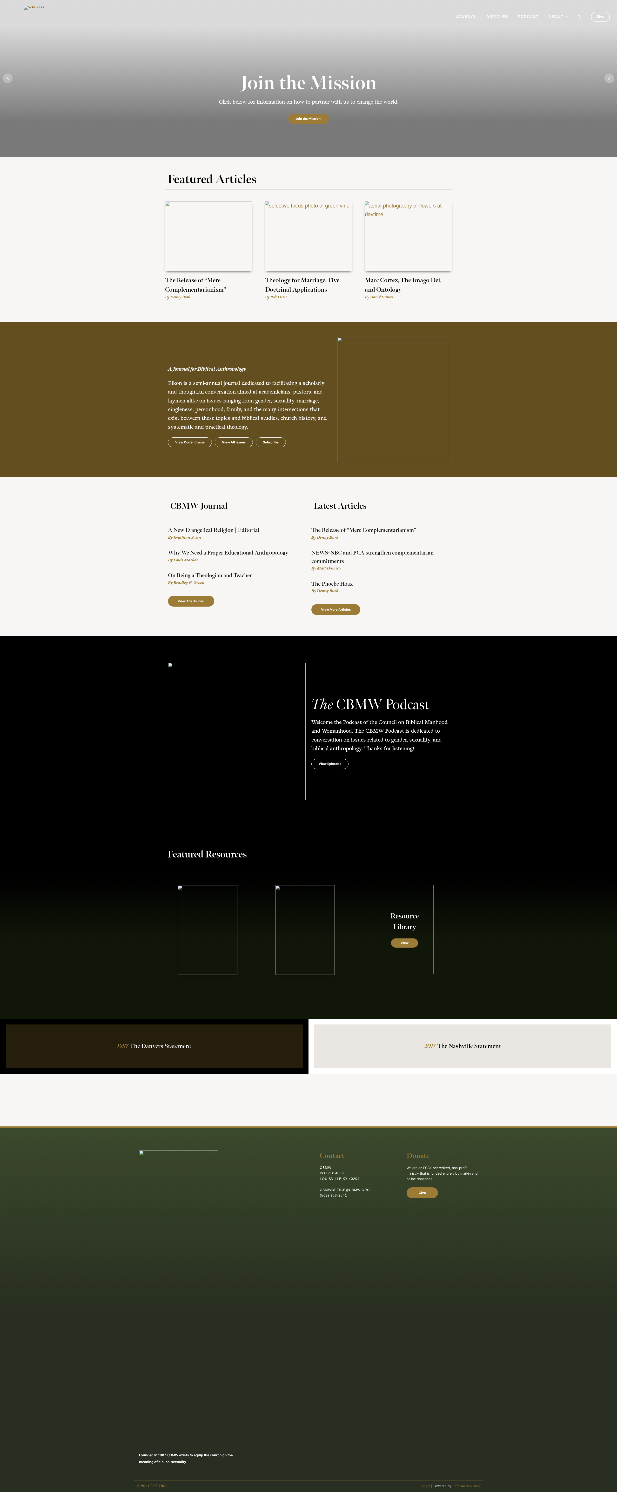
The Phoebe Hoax (332, 584)
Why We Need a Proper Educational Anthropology (228, 552)
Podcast (528, 17)
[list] (308, 78)
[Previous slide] (8, 78)
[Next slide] (609, 78)
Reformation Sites (466, 1486)
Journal (466, 17)
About (555, 17)
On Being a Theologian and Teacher (210, 575)
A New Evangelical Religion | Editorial (213, 530)
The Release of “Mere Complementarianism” (363, 530)
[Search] (579, 17)
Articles (497, 17)
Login (426, 1486)
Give (600, 16)
